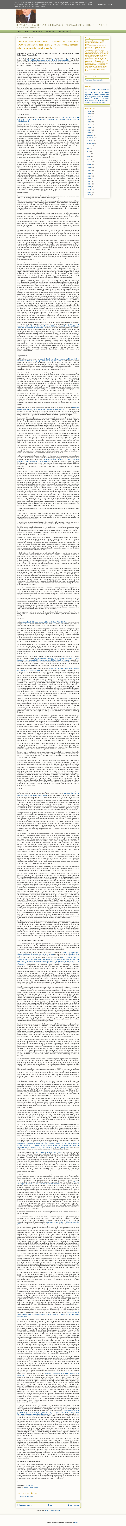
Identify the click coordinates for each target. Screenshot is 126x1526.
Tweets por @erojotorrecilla (93, 80)
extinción (95, 89)
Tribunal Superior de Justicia (98, 102)
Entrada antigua (73, 1505)
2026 (89, 111)
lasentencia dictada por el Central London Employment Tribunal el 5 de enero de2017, (48, 408)
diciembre (90, 135)
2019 (89, 130)
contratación (89, 100)
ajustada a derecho (92, 95)
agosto (89, 146)
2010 (89, 187)
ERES (96, 99)
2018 (89, 132)
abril (88, 156)
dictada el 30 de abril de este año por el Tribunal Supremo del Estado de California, (48, 118)
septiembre (90, 143)
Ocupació (88, 102)
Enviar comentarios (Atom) (52, 1510)
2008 (89, 192)
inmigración (95, 92)
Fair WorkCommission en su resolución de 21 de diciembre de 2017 (47, 60)
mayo (89, 154)
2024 (89, 116)
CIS (86, 97)
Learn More (101, 4)
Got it (110, 4)
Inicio (19, 31)
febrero (89, 162)
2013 (89, 178)
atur (101, 95)
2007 (89, 195)
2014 (89, 176)
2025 (89, 114)
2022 (89, 122)
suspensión (105, 98)
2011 (89, 184)
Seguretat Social (95, 97)
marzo (89, 159)
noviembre (90, 137)
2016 (89, 170)
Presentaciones (37, 31)
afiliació (105, 89)
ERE (87, 89)
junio (88, 151)
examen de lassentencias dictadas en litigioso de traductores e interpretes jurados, (48, 953)
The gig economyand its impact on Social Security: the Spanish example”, (48, 1183)
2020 (89, 127)
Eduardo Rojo (29, 1485)
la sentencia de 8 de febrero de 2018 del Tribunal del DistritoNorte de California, (48, 325)
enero (89, 164)
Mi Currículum (50, 31)
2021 (89, 124)
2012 (89, 181)
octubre (89, 140)
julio (88, 148)
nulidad (106, 95)
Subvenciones (104, 100)
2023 (89, 119)
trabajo (36, 1487)
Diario (27, 31)
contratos (96, 100)
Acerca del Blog (64, 31)
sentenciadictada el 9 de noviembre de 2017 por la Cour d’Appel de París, (44, 622)
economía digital (28, 1487)
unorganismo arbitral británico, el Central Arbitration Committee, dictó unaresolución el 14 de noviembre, (48, 460)
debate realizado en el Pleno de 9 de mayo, (47, 1152)
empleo (105, 92)
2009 (89, 189)
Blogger (76, 1522)
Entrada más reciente (24, 1505)
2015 (89, 173)
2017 (89, 168)
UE (86, 92)
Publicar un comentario (26, 1496)
